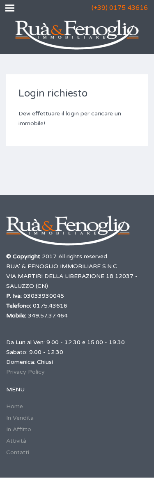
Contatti (17, 452)
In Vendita (20, 417)
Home (14, 406)
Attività (16, 440)
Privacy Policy (25, 371)
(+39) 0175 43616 (120, 8)
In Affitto (18, 429)
